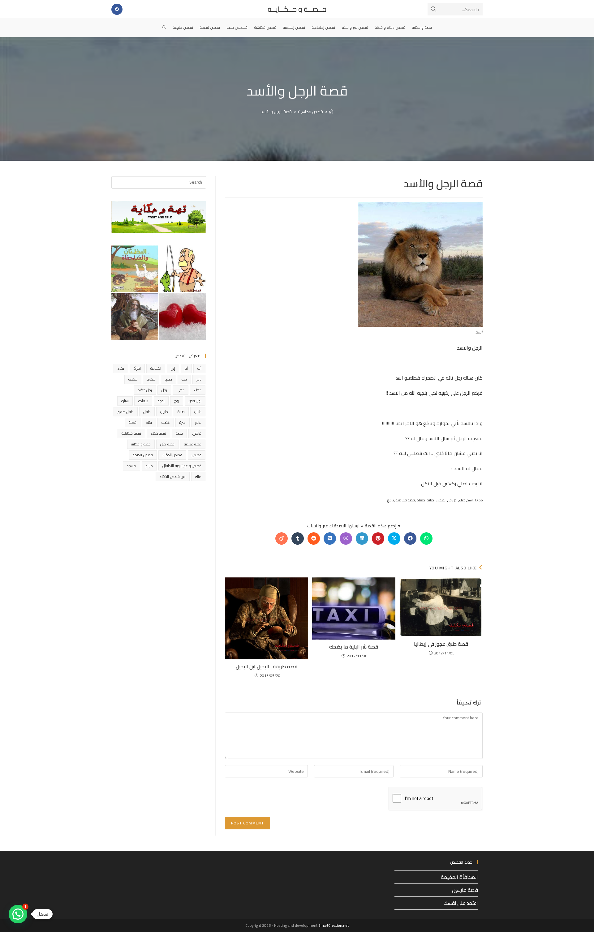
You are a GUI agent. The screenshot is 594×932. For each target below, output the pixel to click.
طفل (147, 411)
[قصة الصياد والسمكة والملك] (182, 268)
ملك (198, 476)
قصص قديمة (143, 454)
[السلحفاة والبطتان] (134, 268)
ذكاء (197, 390)
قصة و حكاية (141, 444)
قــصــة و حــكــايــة (297, 9)
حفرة (168, 379)
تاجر (198, 379)
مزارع (149, 465)
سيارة (125, 400)
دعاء (462, 500)
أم (186, 368)
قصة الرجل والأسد (276, 111)
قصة (179, 433)
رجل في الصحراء (447, 500)
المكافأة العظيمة (459, 877)
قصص (196, 454)
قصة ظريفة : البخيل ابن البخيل (266, 666)
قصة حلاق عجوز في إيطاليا (441, 643)
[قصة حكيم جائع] (134, 316)
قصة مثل (167, 444)
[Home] (331, 111)
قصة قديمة (192, 444)
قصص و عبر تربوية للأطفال (181, 465)
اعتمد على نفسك (461, 903)
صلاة (430, 500)
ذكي (180, 390)
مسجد (131, 465)
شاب (197, 411)
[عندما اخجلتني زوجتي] (182, 316)
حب (184, 379)
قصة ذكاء (158, 433)
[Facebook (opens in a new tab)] (117, 9)
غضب (165, 422)
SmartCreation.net (333, 925)
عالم (198, 422)
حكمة (132, 379)
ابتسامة (155, 368)
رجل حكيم (145, 390)
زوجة (161, 400)
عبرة (182, 422)
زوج (176, 400)
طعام (420, 500)
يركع (390, 500)
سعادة (143, 400)
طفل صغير (126, 411)
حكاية (151, 379)
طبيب (164, 411)
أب (199, 368)
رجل (164, 390)
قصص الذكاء (172, 454)
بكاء (121, 368)
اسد (470, 500)
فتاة (149, 422)
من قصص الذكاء (173, 476)
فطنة (132, 422)
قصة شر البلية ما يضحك (353, 646)
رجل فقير (195, 400)
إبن (173, 368)
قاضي (196, 433)
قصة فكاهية (405, 500)
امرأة (137, 368)
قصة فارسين (465, 890)
